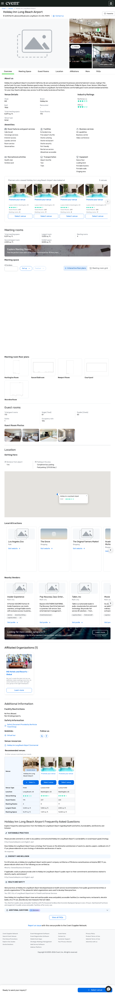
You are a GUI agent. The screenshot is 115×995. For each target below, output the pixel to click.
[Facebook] (46, 736)
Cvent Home (62, 933)
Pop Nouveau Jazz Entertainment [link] (52, 597)
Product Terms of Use (93, 936)
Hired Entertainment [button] (45, 615)
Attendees (8, 265)
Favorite (110, 13)
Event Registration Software (39, 936)
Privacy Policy (90, 933)
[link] (19, 588)
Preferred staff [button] (88, 615)
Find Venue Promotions (10, 939)
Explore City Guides (9, 941)
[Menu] (2, 3)
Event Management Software (39, 933)
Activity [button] (10, 615)
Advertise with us (91, 941)
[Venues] (111, 3)
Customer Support (64, 939)
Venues (10, 8)
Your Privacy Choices (65, 941)
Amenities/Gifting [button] (20, 615)
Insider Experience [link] (15, 597)
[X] (42, 736)
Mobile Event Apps (36, 939)
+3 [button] (20, 617)
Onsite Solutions (8, 944)
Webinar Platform (36, 947)
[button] (34, 43)
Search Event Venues (9, 936)
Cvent (4, 8)
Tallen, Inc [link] (76, 597)
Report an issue (34, 925)
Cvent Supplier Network (10, 933)
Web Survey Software (37, 944)
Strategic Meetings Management (41, 941)
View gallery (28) (106, 64)
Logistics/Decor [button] (12, 617)
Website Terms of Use (93, 939)
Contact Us (61, 936)
